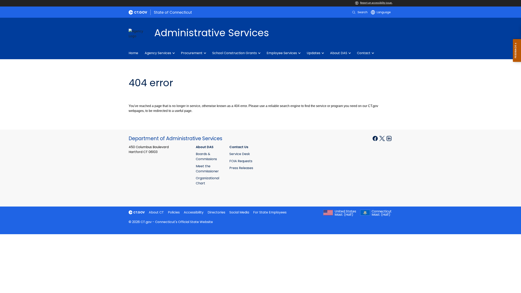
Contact (363, 53)
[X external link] (382, 138)
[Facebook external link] (376, 138)
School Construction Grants (234, 53)
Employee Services (282, 53)
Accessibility (194, 212)
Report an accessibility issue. (376, 2)
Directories (216, 212)
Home (133, 53)
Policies (174, 212)
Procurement (191, 53)
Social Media (239, 212)
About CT (156, 212)
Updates (313, 53)
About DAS (338, 53)
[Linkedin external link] (389, 138)
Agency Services (158, 53)
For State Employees (270, 212)
